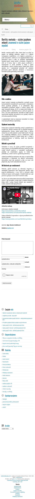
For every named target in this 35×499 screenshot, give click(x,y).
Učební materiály (7, 389)
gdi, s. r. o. (14, 479)
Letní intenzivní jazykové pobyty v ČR (11, 341)
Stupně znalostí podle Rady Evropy (11, 343)
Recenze (5, 378)
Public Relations (6, 375)
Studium (17, 489)
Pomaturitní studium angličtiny (17, 492)
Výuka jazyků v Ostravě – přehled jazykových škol (14, 328)
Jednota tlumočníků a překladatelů (11, 402)
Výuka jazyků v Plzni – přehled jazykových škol (13, 330)
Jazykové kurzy (17, 488)
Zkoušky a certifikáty (7, 391)
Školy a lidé (5, 381)
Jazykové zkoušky (18, 490)
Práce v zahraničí (7, 367)
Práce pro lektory (7, 364)
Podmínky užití (16, 482)
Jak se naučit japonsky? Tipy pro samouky (12, 346)
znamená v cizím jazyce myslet (16, 42)
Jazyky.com (10, 228)
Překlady (17, 493)
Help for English (6, 404)
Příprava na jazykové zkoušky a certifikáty (12, 338)
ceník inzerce (19, 477)
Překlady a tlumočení (7, 372)
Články (6, 29)
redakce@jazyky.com (6, 476)
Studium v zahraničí (7, 386)
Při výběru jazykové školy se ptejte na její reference (15, 322)
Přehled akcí (5, 370)
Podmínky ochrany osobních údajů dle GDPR (17, 480)
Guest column (6, 359)
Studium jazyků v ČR (25, 49)
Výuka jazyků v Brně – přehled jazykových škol (13, 325)
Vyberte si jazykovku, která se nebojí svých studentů (15, 313)
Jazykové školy (17, 486)
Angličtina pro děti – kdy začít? (10, 315)
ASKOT (4, 407)
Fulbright (5, 399)
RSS (21, 482)
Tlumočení (17, 495)
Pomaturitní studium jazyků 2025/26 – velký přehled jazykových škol (17, 319)
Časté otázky (6, 353)
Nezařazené (5, 362)
